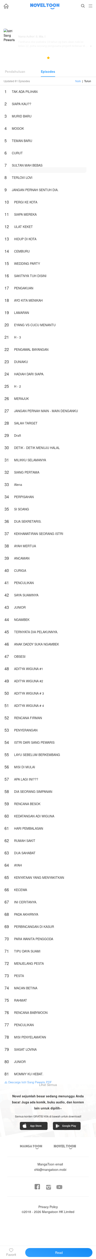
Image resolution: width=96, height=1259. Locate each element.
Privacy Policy (48, 1206)
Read (59, 1252)
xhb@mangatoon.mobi (50, 1167)
